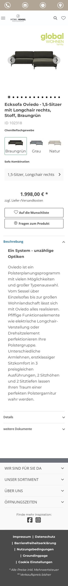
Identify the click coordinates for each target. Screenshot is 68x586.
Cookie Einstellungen (35, 562)
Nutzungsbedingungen (35, 549)
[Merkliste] (63, 18)
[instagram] (38, 520)
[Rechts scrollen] (56, 60)
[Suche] (55, 18)
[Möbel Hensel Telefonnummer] (8, 5)
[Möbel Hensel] (20, 18)
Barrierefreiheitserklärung (35, 543)
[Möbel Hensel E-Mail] (25, 5)
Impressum (22, 537)
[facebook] (29, 520)
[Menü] (3, 18)
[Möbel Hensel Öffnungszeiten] (43, 5)
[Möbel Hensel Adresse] (60, 5)
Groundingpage (35, 555)
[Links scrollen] (11, 60)
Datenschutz (45, 537)
